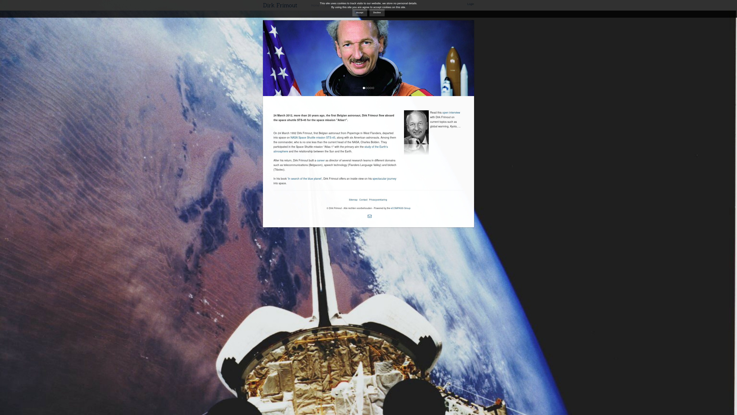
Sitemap (353, 199)
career (321, 160)
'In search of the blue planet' (305, 178)
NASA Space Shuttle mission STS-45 (313, 137)
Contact (363, 199)
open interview (451, 112)
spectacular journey (384, 178)
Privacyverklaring (378, 199)
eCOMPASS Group (401, 208)
